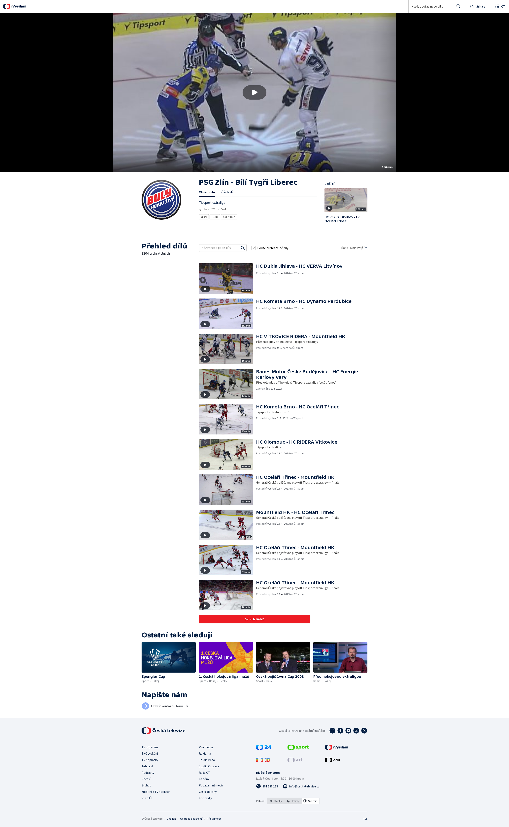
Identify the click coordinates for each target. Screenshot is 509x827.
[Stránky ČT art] (295, 761)
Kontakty (205, 798)
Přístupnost (214, 818)
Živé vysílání (150, 753)
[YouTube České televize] (348, 730)
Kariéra (204, 779)
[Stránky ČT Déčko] (263, 761)
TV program (150, 747)
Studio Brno (207, 760)
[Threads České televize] (364, 730)
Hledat (458, 6)
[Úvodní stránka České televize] (164, 730)
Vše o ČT (147, 798)
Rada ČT (204, 773)
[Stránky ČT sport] (298, 748)
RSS (365, 818)
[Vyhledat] (243, 248)
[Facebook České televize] (340, 730)
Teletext (147, 766)
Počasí (146, 779)
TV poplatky (150, 760)
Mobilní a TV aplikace (156, 792)
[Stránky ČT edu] (332, 761)
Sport (204, 216)
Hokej (215, 216)
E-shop (146, 785)
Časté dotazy (208, 792)
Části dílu (228, 192)
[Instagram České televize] (332, 730)
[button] (254, 92)
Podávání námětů (211, 785)
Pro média (206, 747)
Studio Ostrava (209, 766)
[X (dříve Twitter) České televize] (356, 730)
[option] (275, 801)
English (171, 818)
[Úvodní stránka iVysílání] (18, 6)
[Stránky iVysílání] (336, 748)
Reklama (205, 753)
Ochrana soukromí (191, 818)
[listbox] (293, 801)
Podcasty (148, 773)
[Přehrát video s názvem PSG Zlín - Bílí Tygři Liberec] (254, 92)
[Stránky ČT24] (263, 748)
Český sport (229, 216)
